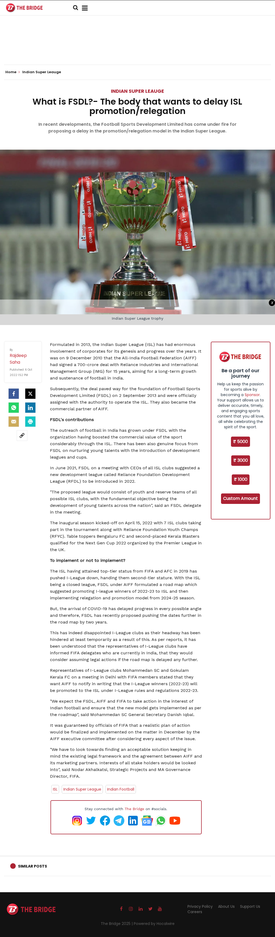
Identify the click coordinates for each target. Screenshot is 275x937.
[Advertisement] (137, 48)
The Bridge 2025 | (117, 923)
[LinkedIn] (30, 407)
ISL (55, 789)
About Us (226, 906)
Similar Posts (32, 866)
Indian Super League (82, 789)
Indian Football (120, 789)
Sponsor (252, 394)
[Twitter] (30, 393)
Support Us (250, 906)
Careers (194, 911)
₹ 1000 (240, 479)
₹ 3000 (240, 460)
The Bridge (134, 809)
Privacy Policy (200, 906)
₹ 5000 (240, 441)
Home (11, 72)
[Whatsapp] (13, 407)
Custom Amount (240, 498)
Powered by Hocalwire (154, 923)
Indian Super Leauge (137, 91)
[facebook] (13, 393)
